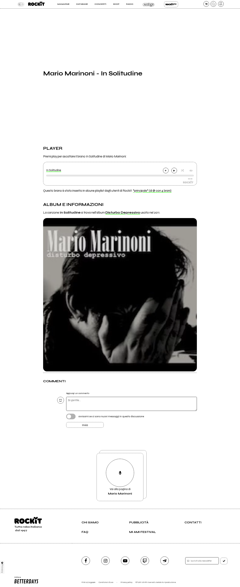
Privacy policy (126, 582)
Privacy (2, 568)
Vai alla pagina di (120, 491)
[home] (36, 4)
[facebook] (86, 560)
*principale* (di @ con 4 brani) (152, 191)
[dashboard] (221, 4)
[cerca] (213, 4)
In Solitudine (53, 170)
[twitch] (145, 560)
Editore (16, 578)
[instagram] (105, 560)
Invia (85, 425)
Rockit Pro (171, 4)
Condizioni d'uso (106, 582)
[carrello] (206, 4)
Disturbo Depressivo (122, 213)
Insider (149, 4)
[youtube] (125, 560)
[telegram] (164, 560)
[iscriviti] (223, 561)
